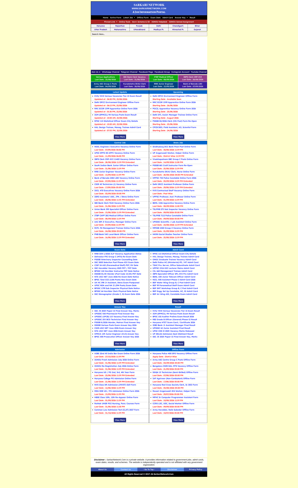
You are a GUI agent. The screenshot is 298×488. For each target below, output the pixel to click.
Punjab (139, 26)
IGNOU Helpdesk (159, 22)
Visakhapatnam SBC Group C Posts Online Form (175, 159)
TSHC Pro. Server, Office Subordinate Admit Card (176, 265)
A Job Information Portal (149, 12)
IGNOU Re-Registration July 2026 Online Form (116, 366)
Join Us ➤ (95, 72)
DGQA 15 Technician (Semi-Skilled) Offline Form (175, 372)
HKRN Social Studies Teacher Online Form (173, 234)
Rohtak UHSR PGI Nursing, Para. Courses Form (116, 403)
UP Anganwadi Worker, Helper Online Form (173, 153)
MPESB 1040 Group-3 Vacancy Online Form (173, 228)
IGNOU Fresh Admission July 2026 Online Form (116, 359)
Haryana (101, 26)
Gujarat (197, 29)
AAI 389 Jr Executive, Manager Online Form (115, 222)
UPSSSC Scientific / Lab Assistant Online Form (175, 222)
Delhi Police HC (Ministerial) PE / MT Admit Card (175, 262)
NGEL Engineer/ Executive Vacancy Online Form (117, 146)
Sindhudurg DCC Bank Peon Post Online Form (174, 146)
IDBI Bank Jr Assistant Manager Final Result (174, 325)
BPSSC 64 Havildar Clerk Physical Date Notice (116, 291)
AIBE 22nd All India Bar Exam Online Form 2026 (117, 353)
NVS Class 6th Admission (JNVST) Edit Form (115, 384)
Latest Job (128, 17)
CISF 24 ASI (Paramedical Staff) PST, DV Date (116, 265)
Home (105, 17)
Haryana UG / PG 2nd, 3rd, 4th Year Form (114, 372)
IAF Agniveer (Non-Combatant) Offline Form (174, 378)
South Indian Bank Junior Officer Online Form (116, 165)
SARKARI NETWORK (149, 5)
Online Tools (124, 22)
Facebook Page (146, 72)
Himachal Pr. (178, 29)
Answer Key (180, 17)
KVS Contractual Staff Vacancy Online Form (173, 190)
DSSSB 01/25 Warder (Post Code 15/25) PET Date (117, 274)
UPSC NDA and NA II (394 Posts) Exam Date (115, 285)
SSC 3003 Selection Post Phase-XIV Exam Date (116, 262)
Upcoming (178, 92)
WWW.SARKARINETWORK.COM (149, 8)
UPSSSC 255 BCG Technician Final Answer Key (116, 319)
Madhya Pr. (159, 29)
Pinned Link (109, 22)
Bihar (197, 26)
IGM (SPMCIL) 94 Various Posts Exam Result (115, 114)
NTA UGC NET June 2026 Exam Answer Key (114, 331)
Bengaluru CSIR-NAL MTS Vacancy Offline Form (175, 366)
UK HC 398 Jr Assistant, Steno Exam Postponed (116, 282)
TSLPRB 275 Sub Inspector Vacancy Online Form (176, 209)
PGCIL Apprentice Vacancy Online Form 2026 (174, 108)
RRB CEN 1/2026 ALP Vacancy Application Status (117, 253)
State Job (178, 142)
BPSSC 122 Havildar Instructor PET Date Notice (116, 271)
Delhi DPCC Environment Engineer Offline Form (116, 102)
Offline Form (143, 17)
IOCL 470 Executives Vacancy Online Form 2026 (117, 190)
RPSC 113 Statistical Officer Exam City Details (116, 121)
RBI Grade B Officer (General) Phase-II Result (175, 319)
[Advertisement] (149, 53)
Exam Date (156, 17)
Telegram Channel (129, 72)
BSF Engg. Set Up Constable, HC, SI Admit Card (175, 291)
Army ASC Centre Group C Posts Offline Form (174, 359)
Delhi (158, 26)
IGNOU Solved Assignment (181, 22)
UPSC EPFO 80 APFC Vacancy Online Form (114, 153)
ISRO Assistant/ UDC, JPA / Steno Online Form (116, 196)
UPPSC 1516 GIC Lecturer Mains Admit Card (174, 268)
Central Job (120, 142)
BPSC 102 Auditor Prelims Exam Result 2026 (173, 316)
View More (120, 137)
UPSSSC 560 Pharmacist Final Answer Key (114, 313)
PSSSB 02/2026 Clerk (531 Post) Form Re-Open (175, 121)
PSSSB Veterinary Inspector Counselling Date (115, 259)
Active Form (115, 17)
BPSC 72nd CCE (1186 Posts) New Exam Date (115, 279)
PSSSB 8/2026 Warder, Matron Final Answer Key (117, 322)
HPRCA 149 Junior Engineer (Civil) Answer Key (116, 334)
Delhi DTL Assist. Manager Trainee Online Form (175, 114)
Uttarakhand (139, 29)
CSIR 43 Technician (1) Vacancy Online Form (115, 184)
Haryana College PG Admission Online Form (115, 378)
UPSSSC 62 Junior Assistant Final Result (171, 328)
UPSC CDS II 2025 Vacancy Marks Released (173, 331)
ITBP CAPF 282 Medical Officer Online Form (115, 215)
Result (192, 17)
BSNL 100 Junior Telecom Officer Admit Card (174, 276)
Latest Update (120, 92)
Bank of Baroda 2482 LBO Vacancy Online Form (117, 178)
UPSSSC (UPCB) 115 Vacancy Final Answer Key (116, 316)
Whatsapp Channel (110, 72)
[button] (129, 17)
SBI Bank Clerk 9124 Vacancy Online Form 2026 (116, 203)
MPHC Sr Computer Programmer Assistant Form (175, 397)
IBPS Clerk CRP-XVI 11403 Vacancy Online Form (117, 159)
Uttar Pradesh (100, 29)
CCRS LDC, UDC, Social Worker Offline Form (173, 403)
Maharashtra (120, 29)
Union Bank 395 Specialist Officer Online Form (116, 209)
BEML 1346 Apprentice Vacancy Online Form (174, 203)
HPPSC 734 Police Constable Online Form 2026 (174, 178)
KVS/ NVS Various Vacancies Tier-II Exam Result (118, 96)
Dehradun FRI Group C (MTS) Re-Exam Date (115, 256)
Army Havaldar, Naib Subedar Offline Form (173, 410)
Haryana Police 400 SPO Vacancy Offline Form (175, 353)
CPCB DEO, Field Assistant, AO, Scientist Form (174, 127)
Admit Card (167, 17)
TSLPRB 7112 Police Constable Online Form (173, 215)
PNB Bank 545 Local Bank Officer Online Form (116, 234)
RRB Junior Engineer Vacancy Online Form (114, 171)
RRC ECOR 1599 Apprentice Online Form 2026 (115, 108)
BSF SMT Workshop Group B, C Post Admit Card (175, 288)
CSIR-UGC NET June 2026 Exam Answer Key (115, 328)
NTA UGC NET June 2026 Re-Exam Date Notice (116, 276)
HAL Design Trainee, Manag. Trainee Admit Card (117, 127)
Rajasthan (120, 26)
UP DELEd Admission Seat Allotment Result (173, 334)
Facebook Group (162, 72)
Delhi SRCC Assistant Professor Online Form (173, 184)
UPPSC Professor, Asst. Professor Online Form (174, 196)
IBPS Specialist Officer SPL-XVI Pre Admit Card (175, 274)
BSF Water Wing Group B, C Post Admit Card (174, 282)
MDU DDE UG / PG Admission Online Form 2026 (116, 391)
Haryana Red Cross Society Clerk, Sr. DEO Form (175, 384)
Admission (120, 349)
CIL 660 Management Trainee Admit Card (172, 271)
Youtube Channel (199, 72)
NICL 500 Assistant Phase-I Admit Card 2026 (174, 279)
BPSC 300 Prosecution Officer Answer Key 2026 (116, 336)
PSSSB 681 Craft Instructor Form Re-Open (172, 165)
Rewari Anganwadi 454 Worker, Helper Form (174, 391)
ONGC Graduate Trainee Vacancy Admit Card (174, 259)
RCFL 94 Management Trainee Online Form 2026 (117, 228)
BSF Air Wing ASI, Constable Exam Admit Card (175, 294)
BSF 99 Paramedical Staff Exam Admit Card (173, 285)
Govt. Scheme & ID (141, 22)
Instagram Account (180, 72)
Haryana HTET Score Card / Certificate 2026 (174, 322)
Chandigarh (178, 26)
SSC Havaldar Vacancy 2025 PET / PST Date (115, 268)
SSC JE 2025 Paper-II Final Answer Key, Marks (116, 311)
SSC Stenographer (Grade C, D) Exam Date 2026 (117, 294)
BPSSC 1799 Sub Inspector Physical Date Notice (117, 288)
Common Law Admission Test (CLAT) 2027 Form (116, 410)
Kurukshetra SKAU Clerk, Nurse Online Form (174, 171)
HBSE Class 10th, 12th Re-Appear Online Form (116, 397)
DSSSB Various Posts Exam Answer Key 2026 (115, 325)
